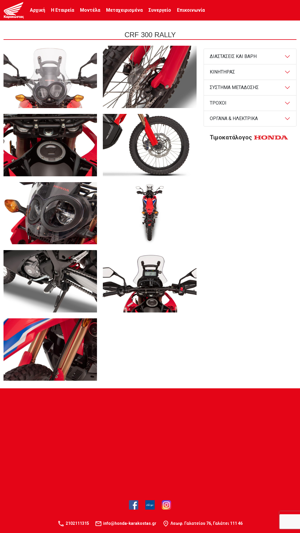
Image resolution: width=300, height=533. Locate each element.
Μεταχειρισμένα (124, 10)
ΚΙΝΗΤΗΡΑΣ (222, 72)
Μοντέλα (90, 10)
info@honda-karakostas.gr (129, 523)
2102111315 (77, 523)
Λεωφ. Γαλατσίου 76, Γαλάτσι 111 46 (207, 523)
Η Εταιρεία (62, 10)
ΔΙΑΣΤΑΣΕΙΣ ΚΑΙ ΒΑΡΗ (233, 56)
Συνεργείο (160, 10)
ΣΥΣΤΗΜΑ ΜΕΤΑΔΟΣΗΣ (234, 87)
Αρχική (37, 10)
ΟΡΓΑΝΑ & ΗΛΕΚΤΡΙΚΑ (234, 118)
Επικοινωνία (191, 10)
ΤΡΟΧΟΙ (218, 103)
